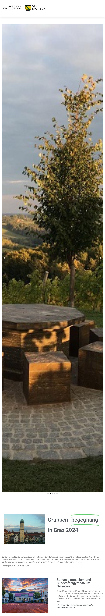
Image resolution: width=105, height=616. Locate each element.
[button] (4, 258)
